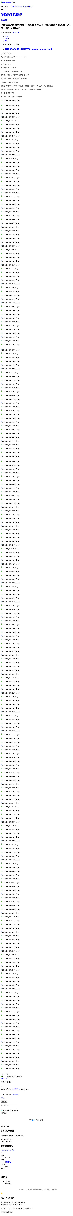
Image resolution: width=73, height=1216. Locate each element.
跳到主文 (4, 20)
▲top (2, 1098)
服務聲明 (54, 1189)
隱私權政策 (47, 1189)
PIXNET (22, 1189)
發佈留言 (4, 1113)
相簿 (6, 36)
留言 (18, 1089)
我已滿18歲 (5, 1212)
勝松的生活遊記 (11, 14)
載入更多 (4, 1101)
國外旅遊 (16, 1094)
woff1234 (4, 1078)
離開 (11, 1212)
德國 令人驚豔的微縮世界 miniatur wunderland (28, 49)
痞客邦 (14, 1089)
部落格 (7, 39)
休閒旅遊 (16, 32)
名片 (6, 41)
